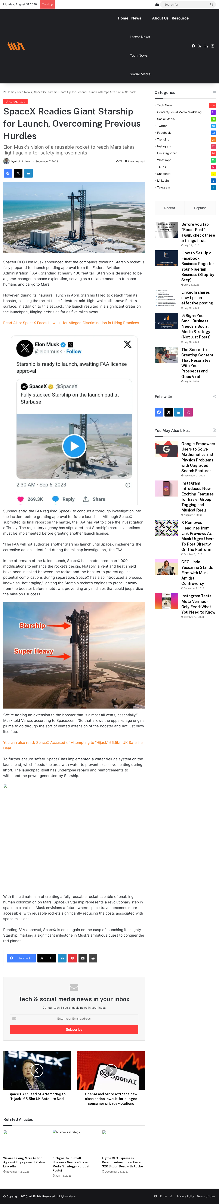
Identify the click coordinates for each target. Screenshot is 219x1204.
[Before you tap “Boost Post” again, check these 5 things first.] (166, 230)
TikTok (161, 167)
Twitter (162, 126)
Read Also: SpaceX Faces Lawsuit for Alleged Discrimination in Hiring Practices (71, 323)
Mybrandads (67, 1196)
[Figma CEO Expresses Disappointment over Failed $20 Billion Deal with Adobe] (123, 1142)
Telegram (163, 187)
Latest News (140, 37)
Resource (180, 18)
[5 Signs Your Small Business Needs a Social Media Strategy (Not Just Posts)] (74, 1142)
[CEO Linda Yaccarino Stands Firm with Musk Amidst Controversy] (166, 567)
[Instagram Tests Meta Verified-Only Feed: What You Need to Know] (166, 601)
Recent (169, 208)
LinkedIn (163, 180)
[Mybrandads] (16, 46)
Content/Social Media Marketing (179, 112)
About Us (160, 18)
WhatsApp (164, 160)
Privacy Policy (186, 1196)
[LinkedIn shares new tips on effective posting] (166, 298)
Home (123, 18)
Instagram (164, 146)
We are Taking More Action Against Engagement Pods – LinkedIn (24, 1162)
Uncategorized (15, 101)
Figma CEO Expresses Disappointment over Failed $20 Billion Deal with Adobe (122, 1162)
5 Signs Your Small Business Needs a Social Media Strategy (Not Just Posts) (196, 326)
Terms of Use (206, 1196)
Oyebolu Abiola (20, 161)
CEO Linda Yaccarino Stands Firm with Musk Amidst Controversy (197, 573)
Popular (200, 208)
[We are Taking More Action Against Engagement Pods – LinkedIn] (24, 1142)
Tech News (139, 55)
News (136, 18)
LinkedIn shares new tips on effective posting (197, 297)
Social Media (140, 74)
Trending (163, 139)
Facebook (164, 132)
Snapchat (163, 173)
